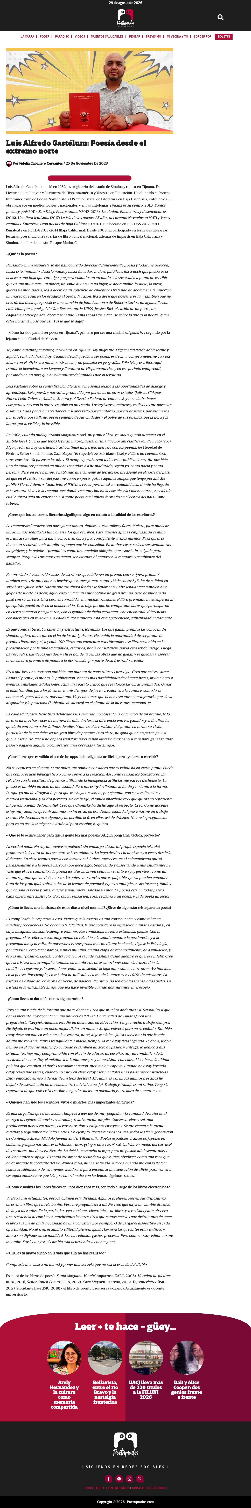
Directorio (94, 1488)
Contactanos (118, 1488)
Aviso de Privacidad (149, 1488)
